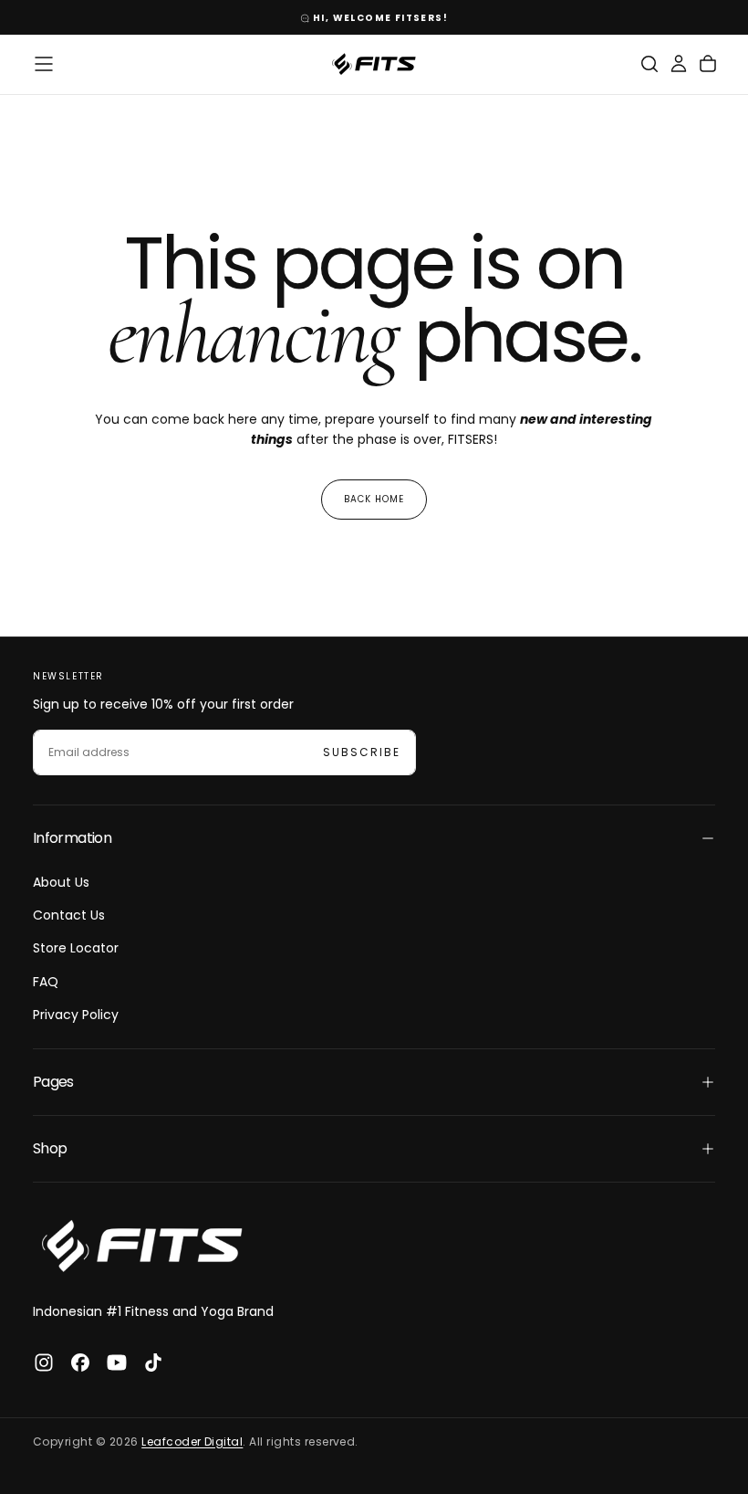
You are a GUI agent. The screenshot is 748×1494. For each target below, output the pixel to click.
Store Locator (76, 948)
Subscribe (361, 752)
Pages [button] (53, 1081)
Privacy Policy (76, 1014)
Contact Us (69, 915)
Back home (374, 499)
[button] (44, 64)
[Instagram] (44, 1362)
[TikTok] (153, 1362)
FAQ (45, 982)
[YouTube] (117, 1362)
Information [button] (72, 837)
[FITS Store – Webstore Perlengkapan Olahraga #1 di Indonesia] (142, 1246)
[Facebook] (80, 1362)
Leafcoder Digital (192, 1441)
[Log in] (679, 64)
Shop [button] (50, 1148)
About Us (61, 882)
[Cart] (708, 64)
